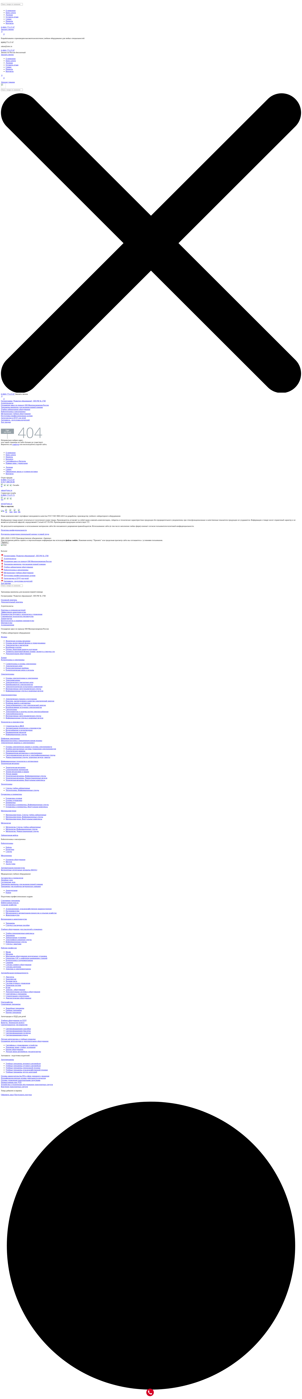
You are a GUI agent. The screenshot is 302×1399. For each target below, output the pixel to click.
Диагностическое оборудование (18, 998)
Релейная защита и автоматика (18, 703)
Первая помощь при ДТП (11, 1082)
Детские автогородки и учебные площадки (18, 1039)
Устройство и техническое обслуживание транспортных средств (27, 1085)
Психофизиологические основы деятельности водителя (23, 1078)
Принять (5, 543)
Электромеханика (13, 680)
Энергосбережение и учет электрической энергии (26, 705)
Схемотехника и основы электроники (21, 664)
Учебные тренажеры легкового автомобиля (23, 1064)
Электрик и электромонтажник (18, 969)
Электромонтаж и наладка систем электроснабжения (27, 712)
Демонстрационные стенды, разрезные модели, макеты (28, 757)
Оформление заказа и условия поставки (22, 471)
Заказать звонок (21, 394)
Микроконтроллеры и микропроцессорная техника (21, 741)
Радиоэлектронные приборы (17, 668)
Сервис (9, 19)
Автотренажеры (7, 1060)
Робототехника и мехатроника (13, 412)
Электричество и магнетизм (17, 645)
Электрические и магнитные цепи (19, 682)
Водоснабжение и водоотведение (19, 730)
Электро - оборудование (15, 990)
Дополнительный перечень (12, 602)
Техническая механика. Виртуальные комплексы (25, 780)
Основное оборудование (15, 860)
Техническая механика (10, 763)
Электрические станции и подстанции (21, 699)
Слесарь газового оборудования (18, 965)
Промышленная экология (16, 732)
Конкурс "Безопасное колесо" (13, 1023)
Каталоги (9, 459)
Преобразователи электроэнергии (19, 684)
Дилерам (9, 15)
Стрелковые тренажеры (10, 901)
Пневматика (11, 803)
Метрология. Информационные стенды (22, 829)
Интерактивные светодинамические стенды (23, 689)
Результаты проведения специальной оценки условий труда (25, 534)
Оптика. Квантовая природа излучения (21, 649)
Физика (4, 637)
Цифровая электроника (10, 738)
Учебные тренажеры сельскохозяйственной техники (27, 1070)
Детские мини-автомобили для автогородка (23, 1052)
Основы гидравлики (14, 800)
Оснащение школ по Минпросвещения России (28, 561)
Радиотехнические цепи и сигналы (20, 670)
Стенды (9, 852)
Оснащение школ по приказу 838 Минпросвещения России (25, 405)
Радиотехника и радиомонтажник (19, 960)
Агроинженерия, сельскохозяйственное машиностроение (29, 909)
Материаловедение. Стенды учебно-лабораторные (26, 815)
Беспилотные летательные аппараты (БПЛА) (19, 870)
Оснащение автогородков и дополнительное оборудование (24, 1041)
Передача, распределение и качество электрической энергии (30, 701)
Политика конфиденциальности (14, 530)
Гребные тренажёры (14, 1010)
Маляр (8, 952)
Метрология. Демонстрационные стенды (22, 831)
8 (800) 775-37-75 (8, 495)
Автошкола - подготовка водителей (15, 420)
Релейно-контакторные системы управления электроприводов (31, 749)
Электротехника (7, 674)
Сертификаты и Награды (16, 461)
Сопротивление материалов (17, 770)
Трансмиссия (11, 979)
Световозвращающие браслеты (18, 1031)
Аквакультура (6, 619)
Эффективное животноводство (13, 612)
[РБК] (19, 511)
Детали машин (11, 774)
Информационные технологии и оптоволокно (19, 761)
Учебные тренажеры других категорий (21, 1072)
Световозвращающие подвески (18, 1033)
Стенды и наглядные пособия (17, 925)
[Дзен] (15, 511)
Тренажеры (10, 923)
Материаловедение (8, 811)
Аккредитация (11, 890)
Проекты (9, 21)
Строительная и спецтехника (17, 996)
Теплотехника (6, 784)
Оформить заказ (7, 1095)
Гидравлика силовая (14, 798)
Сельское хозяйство (9, 905)
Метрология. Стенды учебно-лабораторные (23, 827)
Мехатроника (6, 856)
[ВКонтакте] (6, 511)
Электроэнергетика (9, 695)
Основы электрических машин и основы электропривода (29, 747)
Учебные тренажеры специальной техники (23, 1068)
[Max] (11, 511)
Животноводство (12, 915)
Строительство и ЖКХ (15, 726)
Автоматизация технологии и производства (23, 728)
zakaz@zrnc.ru (6, 490)
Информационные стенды (16, 734)
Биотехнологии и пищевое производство (17, 621)
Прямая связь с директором (17, 463)
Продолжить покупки (23, 1095)
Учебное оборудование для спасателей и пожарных (21, 929)
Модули (9, 862)
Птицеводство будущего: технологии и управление (21, 614)
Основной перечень (9, 600)
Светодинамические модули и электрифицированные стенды (30, 755)
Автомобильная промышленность (14, 973)
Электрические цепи (14, 666)
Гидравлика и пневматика (11, 794)
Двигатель (10, 977)
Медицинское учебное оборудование (16, 414)
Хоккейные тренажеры (15, 1008)
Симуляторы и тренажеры (16, 994)
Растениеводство (12, 911)
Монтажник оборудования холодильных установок (26, 956)
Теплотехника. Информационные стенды (22, 790)
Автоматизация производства (13, 868)
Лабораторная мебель (9, 835)
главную (15, 444)
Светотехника (11, 709)
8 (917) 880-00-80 (8, 482)
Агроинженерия (7, 625)
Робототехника (7, 843)
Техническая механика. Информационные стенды (26, 776)
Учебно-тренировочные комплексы (20, 933)
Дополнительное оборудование (18, 654)
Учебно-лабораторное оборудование (15, 409)
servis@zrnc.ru (6, 504)
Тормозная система (13, 985)
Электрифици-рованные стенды (19, 940)
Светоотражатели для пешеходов (14, 1025)
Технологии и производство (12, 722)
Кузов (8, 987)
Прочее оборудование (14, 1049)
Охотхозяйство (7, 1002)
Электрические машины (15, 751)
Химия (3, 658)
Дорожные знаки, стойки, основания (20, 1047)
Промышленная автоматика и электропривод (24, 753)
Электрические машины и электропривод (18, 743)
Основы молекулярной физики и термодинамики (25, 643)
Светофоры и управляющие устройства (22, 1045)
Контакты (10, 23)
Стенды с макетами (13, 944)
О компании (11, 11)
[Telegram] (2, 511)
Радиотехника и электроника (12, 660)
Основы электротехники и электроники (22, 678)
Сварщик (9, 962)
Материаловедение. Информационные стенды (24, 817)
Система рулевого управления (18, 983)
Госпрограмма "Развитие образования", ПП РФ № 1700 (23, 401)
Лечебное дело (7, 880)
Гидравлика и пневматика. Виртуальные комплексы (27, 807)
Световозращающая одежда (17, 1035)
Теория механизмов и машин (17, 772)
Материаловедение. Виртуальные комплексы (24, 819)
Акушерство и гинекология (12, 878)
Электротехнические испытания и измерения (24, 687)
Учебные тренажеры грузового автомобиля (23, 1066)
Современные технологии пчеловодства (17, 616)
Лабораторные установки (16, 938)
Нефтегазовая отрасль (10, 903)
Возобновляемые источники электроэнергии (24, 707)
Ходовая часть (11, 981)
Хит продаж (6, 422)
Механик (9, 954)
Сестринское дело (8, 882)
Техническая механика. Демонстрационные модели (26, 778)
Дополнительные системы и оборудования (23, 992)
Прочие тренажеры (13, 1012)
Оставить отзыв (12, 17)
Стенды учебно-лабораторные (18, 788)
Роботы (9, 847)
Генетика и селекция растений (13, 610)
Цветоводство (6, 623)
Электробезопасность (14, 714)
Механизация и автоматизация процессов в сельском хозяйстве (31, 913)
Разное (8, 893)
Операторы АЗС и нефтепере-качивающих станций (26, 958)
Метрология (6, 823)
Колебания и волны (13, 647)
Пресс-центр (11, 13)
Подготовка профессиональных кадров (17, 416)
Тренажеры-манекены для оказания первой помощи (22, 407)
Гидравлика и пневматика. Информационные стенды (27, 805)
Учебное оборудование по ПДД (13, 1020)
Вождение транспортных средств (14, 1087)
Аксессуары (10, 864)
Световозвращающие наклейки (18, 1029)
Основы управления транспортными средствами (20, 1080)
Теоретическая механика (15, 767)
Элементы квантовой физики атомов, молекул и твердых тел (30, 651)
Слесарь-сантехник (13, 967)
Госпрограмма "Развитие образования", (26, 556)
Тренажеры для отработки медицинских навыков (21, 886)
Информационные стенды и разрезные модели (24, 691)
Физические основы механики (18, 641)
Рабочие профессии (9, 948)
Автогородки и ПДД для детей (13, 418)
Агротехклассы (7, 403)
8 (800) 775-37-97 (8, 27)
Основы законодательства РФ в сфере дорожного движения (25, 1076)
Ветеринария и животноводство (14, 919)
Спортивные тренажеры (11, 1004)
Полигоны (10, 849)
